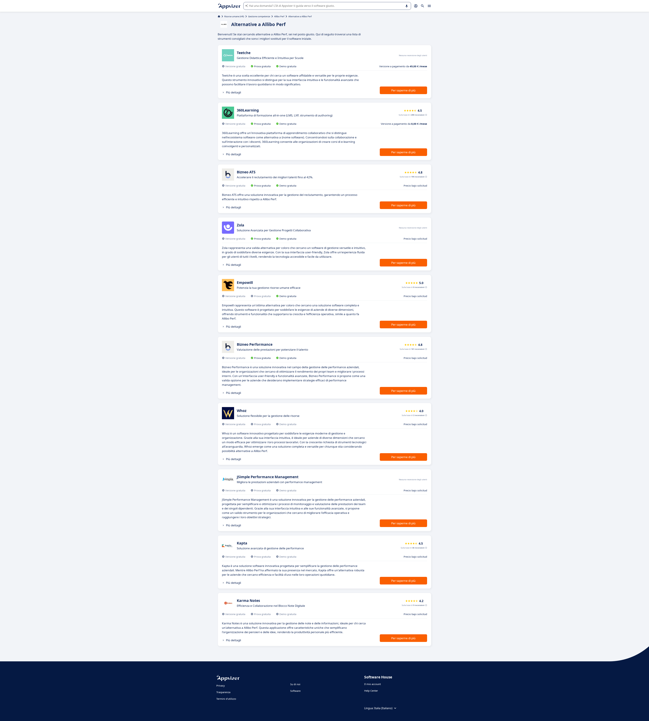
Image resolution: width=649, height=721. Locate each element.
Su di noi (295, 684)
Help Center (371, 690)
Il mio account (372, 684)
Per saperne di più (403, 90)
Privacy (220, 685)
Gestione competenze (259, 16)
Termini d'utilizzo (226, 698)
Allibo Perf (279, 16)
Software (295, 690)
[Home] (219, 16)
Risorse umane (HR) (234, 16)
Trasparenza (223, 692)
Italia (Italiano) (383, 708)
